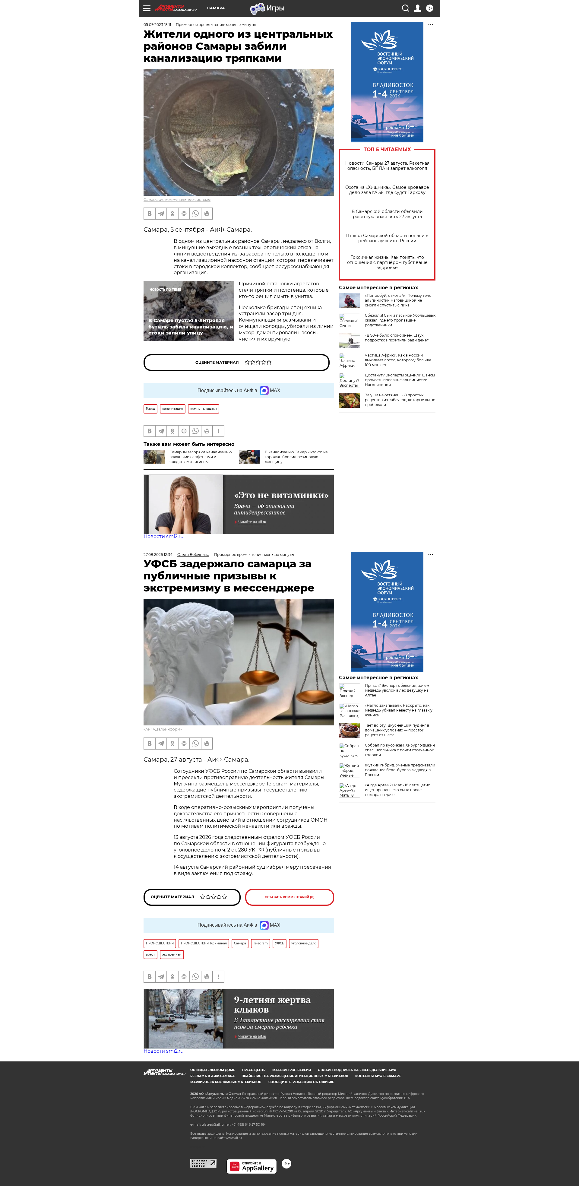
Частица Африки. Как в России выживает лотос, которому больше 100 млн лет (398, 360)
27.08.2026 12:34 (158, 554)
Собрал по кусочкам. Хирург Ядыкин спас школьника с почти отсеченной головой (400, 750)
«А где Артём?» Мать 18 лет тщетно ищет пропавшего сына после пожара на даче (397, 790)
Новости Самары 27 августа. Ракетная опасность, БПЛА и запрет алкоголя (387, 166)
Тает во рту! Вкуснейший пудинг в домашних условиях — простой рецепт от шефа (397, 730)
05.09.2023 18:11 (157, 24)
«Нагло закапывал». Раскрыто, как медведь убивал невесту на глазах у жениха (398, 710)
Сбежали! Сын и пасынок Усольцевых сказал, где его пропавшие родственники (400, 320)
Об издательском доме (212, 1070)
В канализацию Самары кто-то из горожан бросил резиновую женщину (296, 457)
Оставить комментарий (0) (290, 897)
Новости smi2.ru (164, 536)
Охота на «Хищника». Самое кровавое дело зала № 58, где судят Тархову (387, 190)
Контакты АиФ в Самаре (378, 1076)
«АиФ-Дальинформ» (163, 729)
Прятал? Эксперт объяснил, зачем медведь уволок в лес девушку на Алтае (397, 690)
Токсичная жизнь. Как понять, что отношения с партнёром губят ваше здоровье (387, 262)
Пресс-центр (253, 1070)
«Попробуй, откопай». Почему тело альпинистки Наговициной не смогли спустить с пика (398, 300)
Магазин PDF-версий (291, 1070)
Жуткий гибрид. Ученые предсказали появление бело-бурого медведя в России (400, 770)
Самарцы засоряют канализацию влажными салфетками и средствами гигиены (200, 457)
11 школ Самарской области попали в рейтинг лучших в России (387, 238)
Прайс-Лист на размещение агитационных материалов (295, 1076)
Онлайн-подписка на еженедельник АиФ (357, 1070)
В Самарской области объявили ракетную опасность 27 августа (387, 214)
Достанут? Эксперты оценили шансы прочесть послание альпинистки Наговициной (400, 380)
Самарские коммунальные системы (177, 199)
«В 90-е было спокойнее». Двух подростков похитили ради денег (397, 337)
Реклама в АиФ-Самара (212, 1076)
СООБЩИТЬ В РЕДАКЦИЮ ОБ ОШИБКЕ (301, 1082)
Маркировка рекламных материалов (225, 1082)
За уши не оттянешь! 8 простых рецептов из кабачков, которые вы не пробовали (400, 400)
